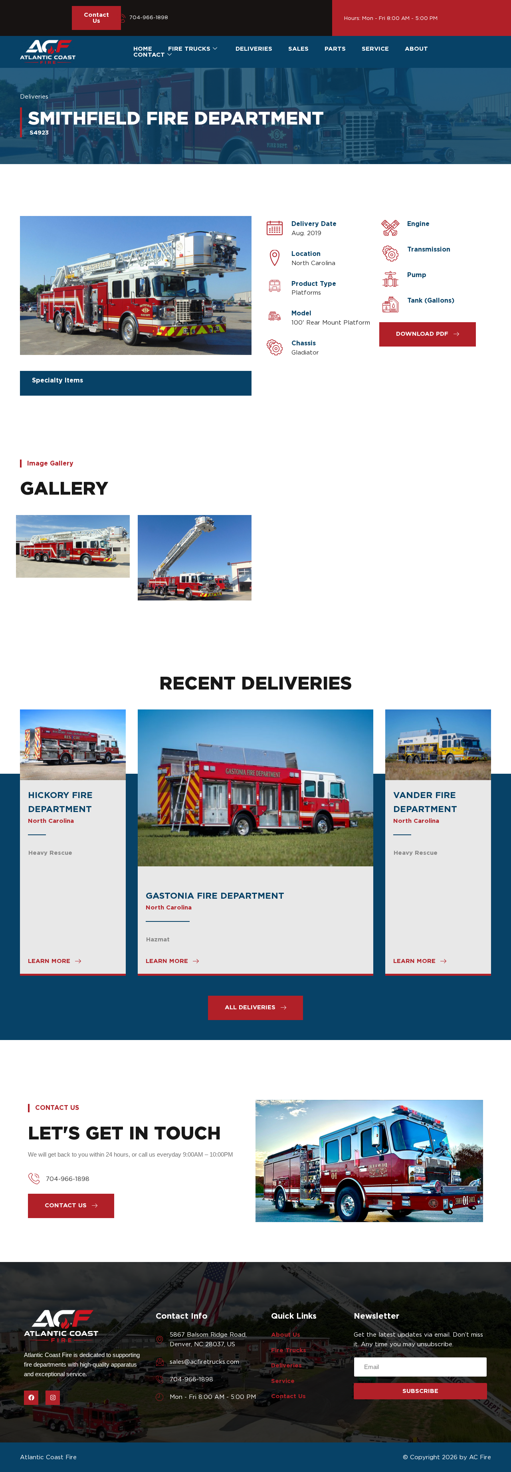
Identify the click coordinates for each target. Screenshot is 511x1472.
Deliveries (254, 49)
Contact (149, 55)
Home (142, 49)
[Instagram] (53, 1398)
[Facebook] (31, 1398)
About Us (285, 1334)
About (416, 49)
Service (375, 49)
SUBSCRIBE (420, 1391)
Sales (298, 49)
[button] (427, 334)
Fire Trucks (189, 49)
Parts (335, 49)
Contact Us (96, 17)
